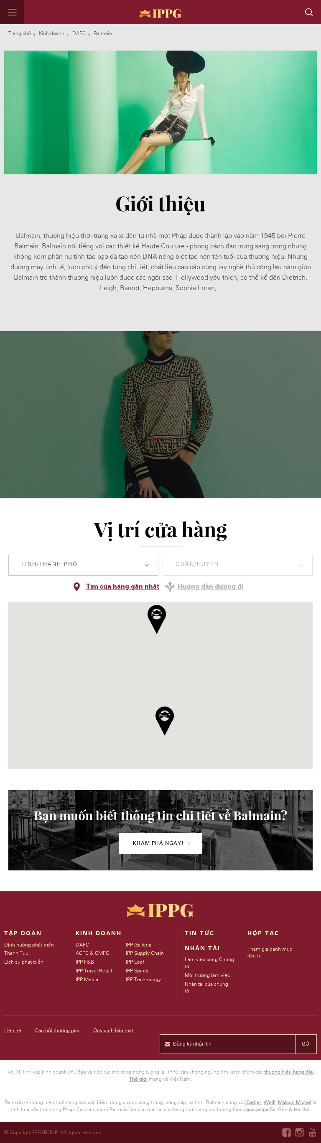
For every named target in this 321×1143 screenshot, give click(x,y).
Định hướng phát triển (29, 944)
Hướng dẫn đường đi (210, 586)
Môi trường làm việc (207, 975)
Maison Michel (294, 1102)
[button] (156, 620)
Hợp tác (263, 933)
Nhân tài (202, 949)
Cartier (253, 1102)
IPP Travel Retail (94, 970)
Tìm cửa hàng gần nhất (122, 586)
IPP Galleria (138, 944)
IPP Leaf (135, 961)
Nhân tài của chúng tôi (206, 988)
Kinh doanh (51, 33)
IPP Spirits (137, 970)
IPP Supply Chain (145, 953)
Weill (269, 1102)
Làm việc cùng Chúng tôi (209, 963)
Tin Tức (199, 933)
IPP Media (87, 979)
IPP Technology (143, 979)
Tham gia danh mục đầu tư (269, 953)
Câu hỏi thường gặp (57, 1030)
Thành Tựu (16, 953)
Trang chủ (19, 33)
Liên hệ (12, 1030)
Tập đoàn (23, 933)
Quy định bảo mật (113, 1030)
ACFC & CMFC (92, 953)
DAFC (79, 33)
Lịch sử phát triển (23, 961)
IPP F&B (85, 961)
